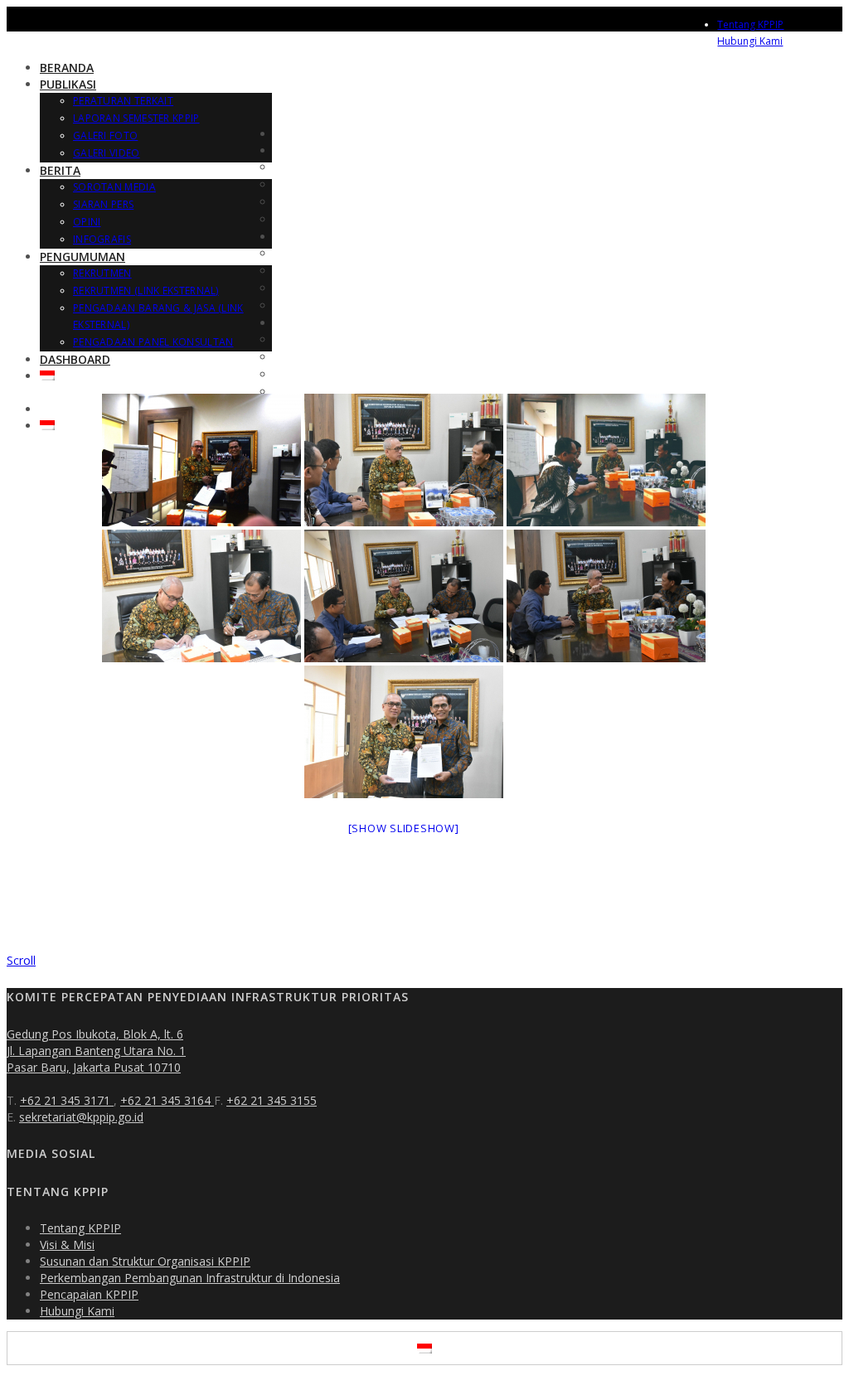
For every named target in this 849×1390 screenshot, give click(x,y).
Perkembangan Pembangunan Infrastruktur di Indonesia (190, 1278)
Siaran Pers (103, 204)
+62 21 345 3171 (67, 1100)
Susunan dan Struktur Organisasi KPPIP (145, 1261)
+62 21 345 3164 (167, 1100)
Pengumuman (82, 256)
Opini (87, 222)
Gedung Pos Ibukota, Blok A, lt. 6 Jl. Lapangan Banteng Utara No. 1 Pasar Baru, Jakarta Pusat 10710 (96, 1050)
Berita (60, 170)
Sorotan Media (114, 187)
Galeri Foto (105, 135)
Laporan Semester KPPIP (136, 118)
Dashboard (75, 359)
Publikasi (68, 84)
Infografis (102, 239)
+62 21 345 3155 (271, 1100)
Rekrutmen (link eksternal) (146, 290)
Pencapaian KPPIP (89, 1294)
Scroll (21, 960)
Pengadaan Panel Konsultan (153, 342)
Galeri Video (106, 153)
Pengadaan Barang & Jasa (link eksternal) (389, 375)
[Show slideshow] (403, 828)
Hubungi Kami (750, 41)
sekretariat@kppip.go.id (81, 1117)
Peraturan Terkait (123, 101)
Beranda (67, 67)
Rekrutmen (102, 273)
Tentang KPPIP (750, 24)
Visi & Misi (67, 1244)
